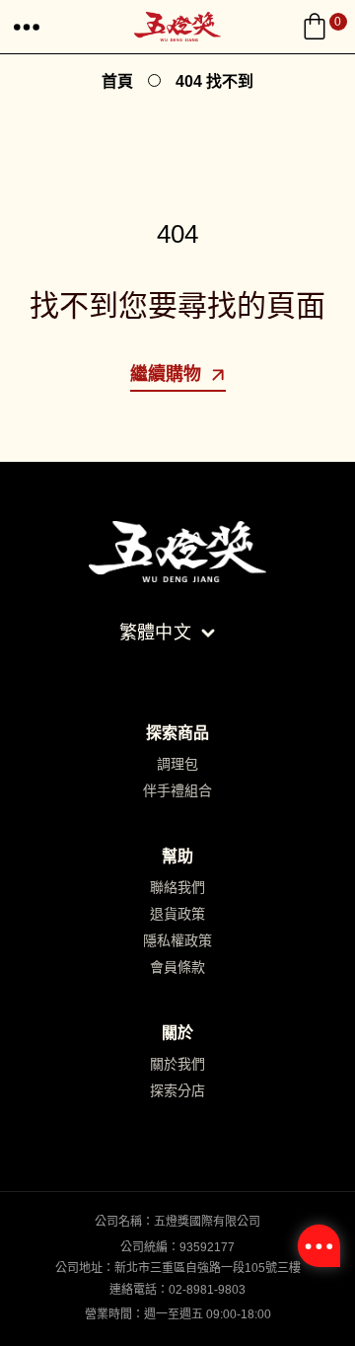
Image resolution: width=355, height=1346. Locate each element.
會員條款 (177, 967)
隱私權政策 (177, 940)
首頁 (117, 81)
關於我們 (177, 1064)
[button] (26, 26)
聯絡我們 (177, 887)
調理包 (177, 764)
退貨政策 (177, 914)
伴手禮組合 (177, 790)
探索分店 (177, 1090)
